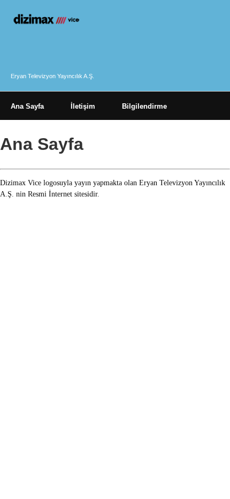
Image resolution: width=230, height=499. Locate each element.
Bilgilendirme (144, 106)
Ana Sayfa (27, 106)
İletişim (83, 106)
